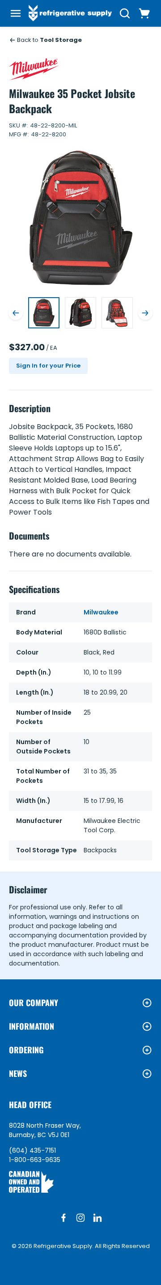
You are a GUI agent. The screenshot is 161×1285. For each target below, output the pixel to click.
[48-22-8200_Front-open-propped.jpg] (117, 312)
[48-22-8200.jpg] (43, 312)
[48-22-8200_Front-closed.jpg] (80, 312)
